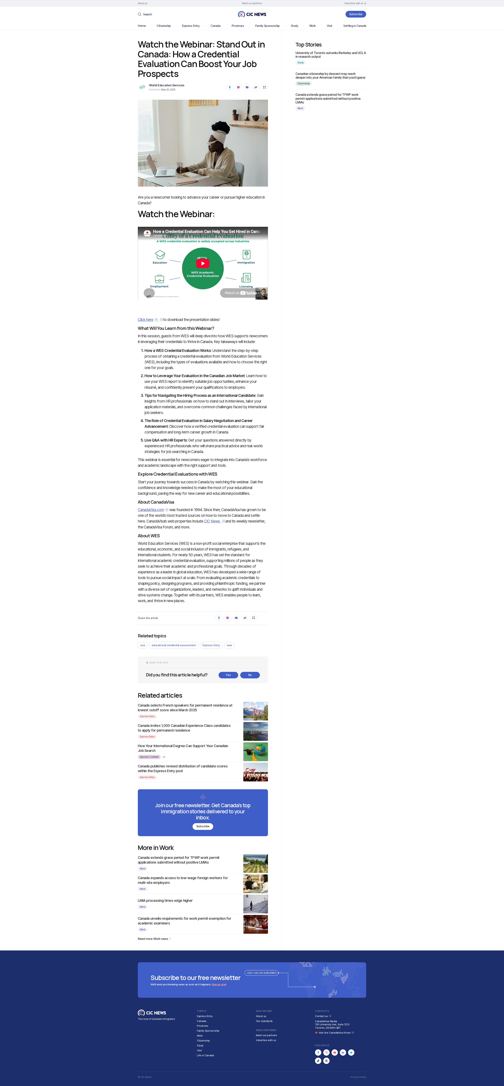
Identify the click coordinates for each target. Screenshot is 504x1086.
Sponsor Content (149, 756)
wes (229, 645)
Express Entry (191, 26)
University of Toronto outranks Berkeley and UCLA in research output (331, 55)
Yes (228, 675)
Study (294, 26)
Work (312, 26)
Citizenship (164, 26)
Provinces (238, 26)
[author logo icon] (164, 757)
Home (142, 26)
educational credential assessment (174, 645)
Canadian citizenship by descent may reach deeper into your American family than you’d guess (330, 75)
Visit (329, 26)
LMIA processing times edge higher (165, 900)
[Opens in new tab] (318, 1052)
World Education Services (166, 85)
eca (142, 645)
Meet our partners (266, 1035)
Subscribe (355, 14)
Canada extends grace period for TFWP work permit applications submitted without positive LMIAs (328, 98)
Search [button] (147, 14)
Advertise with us (266, 1040)
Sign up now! (219, 984)
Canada (215, 26)
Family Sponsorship (267, 26)
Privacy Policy (358, 1077)
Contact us (322, 1016)
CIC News (212, 521)
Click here (145, 319)
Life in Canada (205, 1055)
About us (261, 1016)
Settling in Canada (354, 26)
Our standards (264, 1021)
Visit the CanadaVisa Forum (335, 1032)
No (250, 675)
